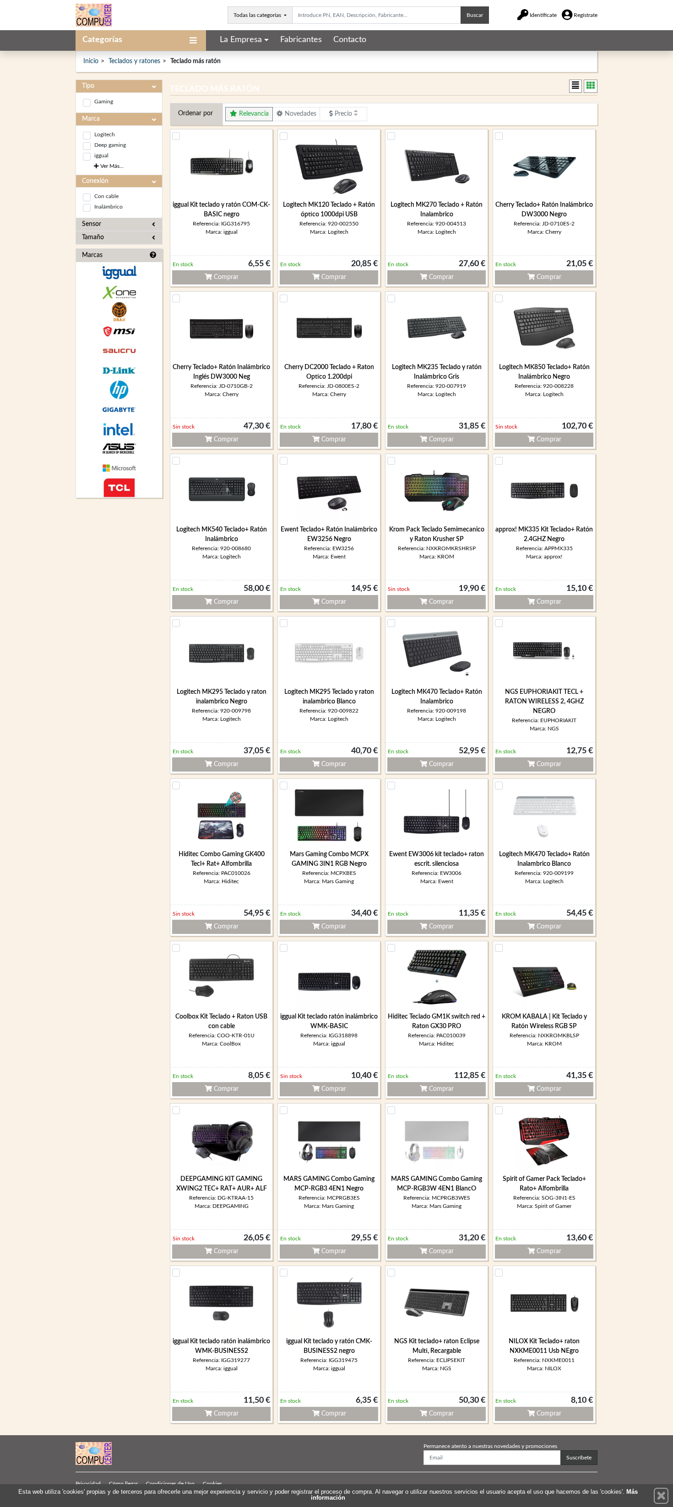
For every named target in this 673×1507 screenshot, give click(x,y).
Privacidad (88, 1483)
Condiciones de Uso (170, 1483)
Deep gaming (110, 145)
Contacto (349, 40)
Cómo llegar (123, 1483)
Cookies (212, 1483)
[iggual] (119, 272)
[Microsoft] (119, 468)
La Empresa (241, 40)
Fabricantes (301, 40)
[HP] (119, 390)
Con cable (106, 196)
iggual (101, 155)
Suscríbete (579, 1457)
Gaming (103, 101)
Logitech (104, 134)
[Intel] (119, 429)
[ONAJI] (119, 312)
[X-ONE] (119, 292)
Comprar (225, 277)
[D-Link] (119, 371)
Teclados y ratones (134, 61)
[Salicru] (119, 351)
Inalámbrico (108, 206)
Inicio (90, 61)
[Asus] (119, 449)
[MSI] (119, 331)
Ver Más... (111, 166)
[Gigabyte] (119, 409)
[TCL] (119, 488)
